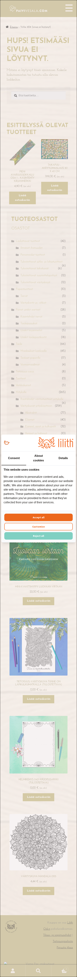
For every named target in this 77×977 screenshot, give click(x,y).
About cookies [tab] (38, 458)
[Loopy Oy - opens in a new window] (7, 443)
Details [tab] (63, 458)
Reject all (38, 535)
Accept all (38, 517)
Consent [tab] (14, 458)
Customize (38, 526)
